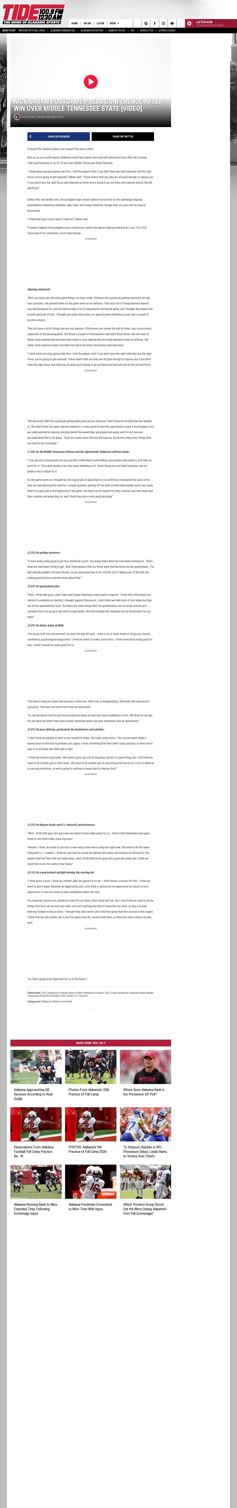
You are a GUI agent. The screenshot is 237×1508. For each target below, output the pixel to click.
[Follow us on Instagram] (163, 23)
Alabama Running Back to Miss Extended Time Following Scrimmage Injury (35, 1209)
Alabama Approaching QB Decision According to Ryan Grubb (33, 1094)
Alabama (47, 1001)
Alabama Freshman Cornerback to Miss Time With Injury (90, 1206)
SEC (133, 30)
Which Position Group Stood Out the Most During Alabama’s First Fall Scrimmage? (145, 1209)
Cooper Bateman (119, 992)
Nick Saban (67, 995)
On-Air (87, 23)
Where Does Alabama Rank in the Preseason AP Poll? (143, 1092)
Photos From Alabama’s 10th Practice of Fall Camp (89, 1092)
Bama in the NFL (117, 30)
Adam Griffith (75, 992)
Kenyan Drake (137, 992)
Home (74, 23)
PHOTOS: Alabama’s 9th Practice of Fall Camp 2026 (88, 1149)
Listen (100, 23)
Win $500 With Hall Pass (32, 30)
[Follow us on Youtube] (172, 23)
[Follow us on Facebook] (154, 23)
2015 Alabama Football (54, 992)
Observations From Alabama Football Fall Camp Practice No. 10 (33, 1151)
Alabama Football (62, 1001)
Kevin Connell (28, 117)
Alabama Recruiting (92, 30)
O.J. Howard (81, 995)
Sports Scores (167, 30)
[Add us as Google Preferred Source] (146, 23)
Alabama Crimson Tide (62, 30)
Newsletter (146, 30)
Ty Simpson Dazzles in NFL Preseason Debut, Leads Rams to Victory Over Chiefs (145, 1151)
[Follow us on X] (180, 23)
